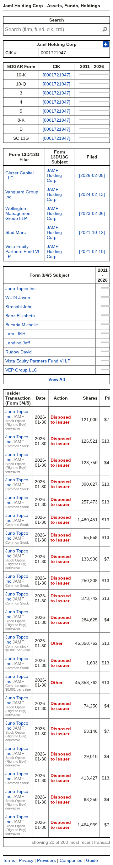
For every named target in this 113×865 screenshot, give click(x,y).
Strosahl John (19, 306)
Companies (71, 860)
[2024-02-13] (92, 194)
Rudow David (18, 351)
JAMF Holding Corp (54, 175)
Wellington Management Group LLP (18, 213)
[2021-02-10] (92, 251)
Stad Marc (15, 232)
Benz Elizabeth (20, 315)
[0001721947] (56, 74)
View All (56, 379)
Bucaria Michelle (21, 324)
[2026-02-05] (92, 175)
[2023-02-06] (92, 213)
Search (56, 19)
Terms (9, 860)
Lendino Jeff (17, 342)
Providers (46, 860)
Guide (92, 860)
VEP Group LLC (21, 369)
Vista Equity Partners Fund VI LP (22, 251)
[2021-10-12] (92, 232)
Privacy (26, 860)
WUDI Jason (17, 297)
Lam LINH (15, 333)
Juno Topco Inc (20, 288)
